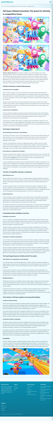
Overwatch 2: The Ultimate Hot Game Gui (46, 396)
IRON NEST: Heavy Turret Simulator (32, 392)
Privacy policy (3, 407)
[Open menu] (50, 2)
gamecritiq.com (7, 2)
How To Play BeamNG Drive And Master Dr (45, 387)
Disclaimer (3, 408)
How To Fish (29, 386)
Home (2, 6)
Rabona (28, 388)
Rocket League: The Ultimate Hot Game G (45, 399)
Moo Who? (29, 389)
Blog (5, 6)
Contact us (3, 410)
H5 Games (16, 388)
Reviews (16, 386)
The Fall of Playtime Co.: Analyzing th (44, 393)
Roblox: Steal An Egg (31, 394)
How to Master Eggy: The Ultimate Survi (45, 390)
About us (3, 405)
